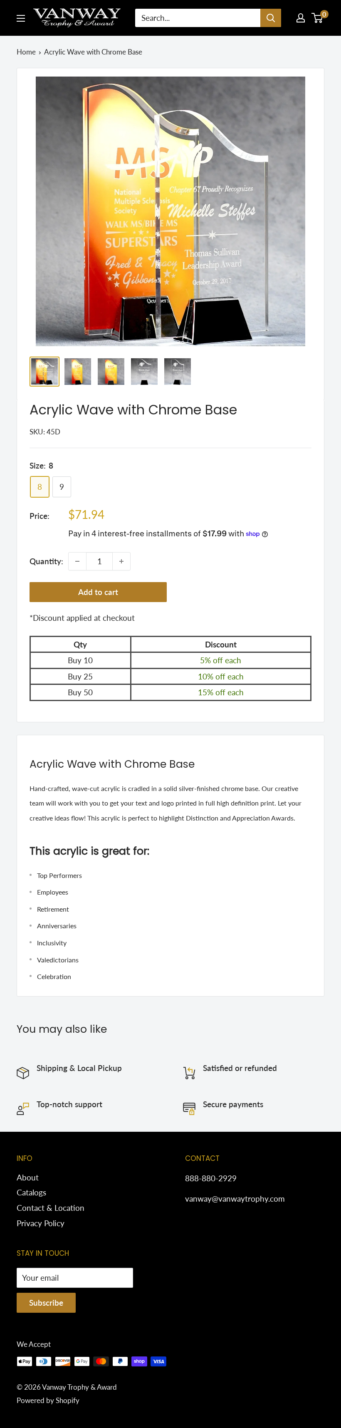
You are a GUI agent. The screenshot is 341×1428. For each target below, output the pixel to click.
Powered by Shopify (48, 1400)
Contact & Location (50, 1207)
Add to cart (98, 592)
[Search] (270, 18)
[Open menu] (21, 18)
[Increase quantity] (121, 561)
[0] (317, 18)
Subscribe (46, 1302)
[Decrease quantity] (77, 561)
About (28, 1177)
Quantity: (46, 561)
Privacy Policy (40, 1223)
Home (26, 51)
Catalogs (31, 1192)
